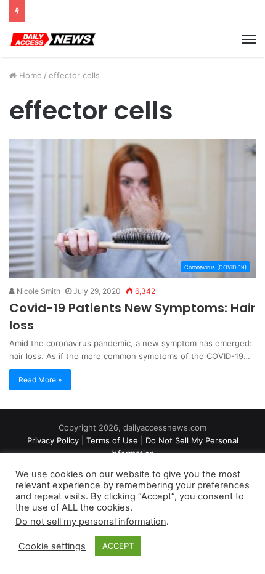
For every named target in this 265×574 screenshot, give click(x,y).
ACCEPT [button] (118, 546)
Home (29, 75)
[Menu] (249, 39)
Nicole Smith (37, 291)
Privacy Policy (53, 440)
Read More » (40, 379)
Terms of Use (112, 440)
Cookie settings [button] (52, 546)
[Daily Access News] (52, 39)
